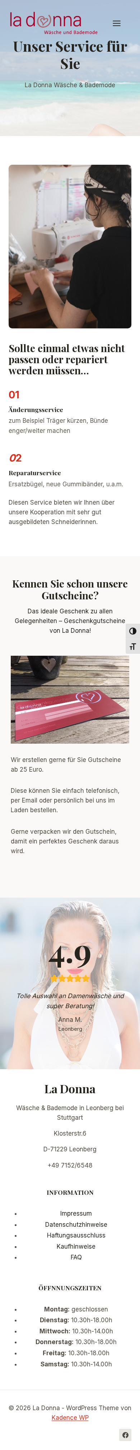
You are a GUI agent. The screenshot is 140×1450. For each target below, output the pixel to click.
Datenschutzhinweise (76, 1224)
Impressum (76, 1213)
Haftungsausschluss (76, 1235)
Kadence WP (70, 1417)
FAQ (76, 1257)
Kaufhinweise (76, 1246)
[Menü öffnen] (120, 23)
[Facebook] (125, 1435)
